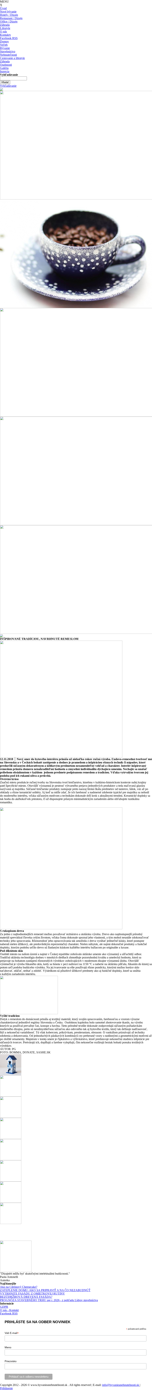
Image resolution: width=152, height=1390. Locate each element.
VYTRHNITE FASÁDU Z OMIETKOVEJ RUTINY (32, 1293)
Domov (4, 41)
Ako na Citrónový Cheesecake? (18, 1286)
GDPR (4, 1306)
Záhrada (5, 24)
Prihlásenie (6, 1388)
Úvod (3, 8)
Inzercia (4, 71)
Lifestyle (5, 28)
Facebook (6, 38)
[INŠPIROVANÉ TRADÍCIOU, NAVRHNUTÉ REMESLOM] (61, 698)
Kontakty (5, 34)
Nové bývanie (8, 11)
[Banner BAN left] (1, 89)
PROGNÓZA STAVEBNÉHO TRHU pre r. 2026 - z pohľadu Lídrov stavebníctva (49, 1300)
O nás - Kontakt (9, 1310)
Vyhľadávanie (8, 85)
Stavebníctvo (7, 51)
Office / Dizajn (8, 21)
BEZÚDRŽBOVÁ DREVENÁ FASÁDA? (26, 1296)
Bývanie (5, 48)
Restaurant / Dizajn (11, 18)
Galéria (4, 68)
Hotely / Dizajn (9, 14)
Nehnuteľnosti (8, 54)
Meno (8, 1347)
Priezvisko (10, 1361)
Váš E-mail (12, 1333)
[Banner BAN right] (1, 635)
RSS (15, 38)
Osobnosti (6, 64)
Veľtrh (4, 44)
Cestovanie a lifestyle (12, 58)
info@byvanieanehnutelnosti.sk (121, 1384)
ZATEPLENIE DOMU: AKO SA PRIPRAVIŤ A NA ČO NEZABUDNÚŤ (45, 1290)
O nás (3, 31)
